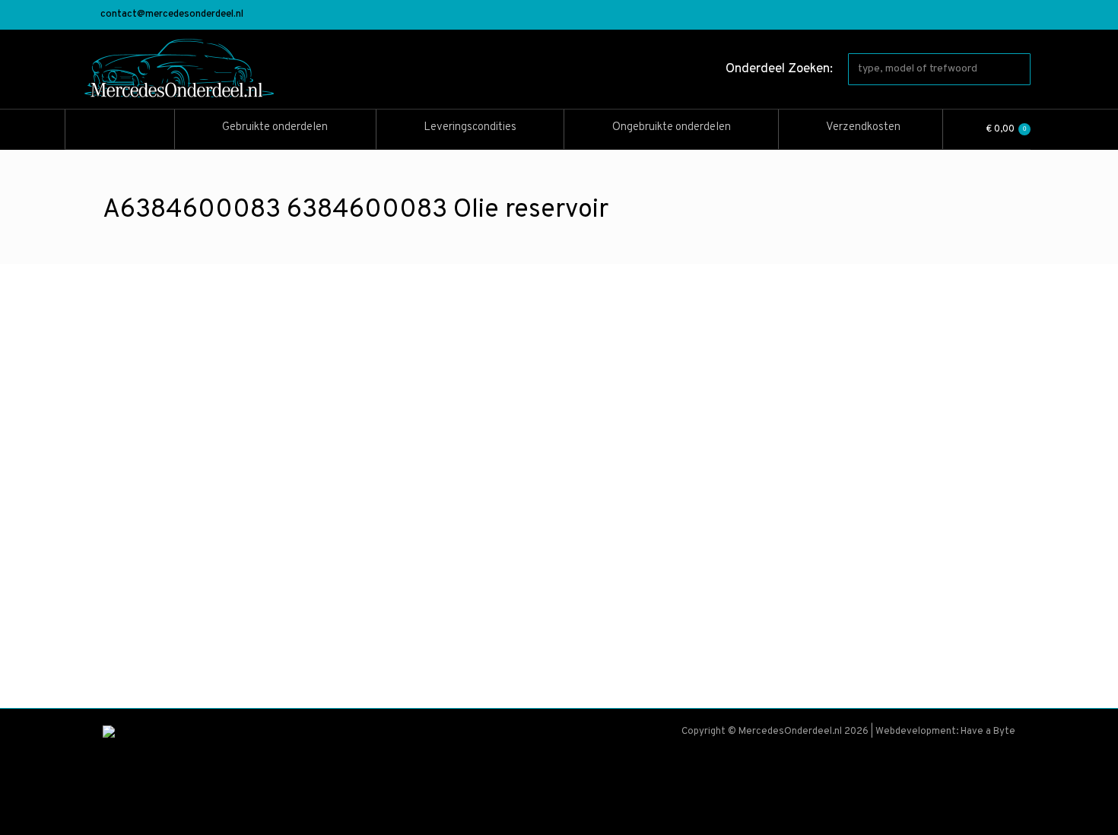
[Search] (1016, 69)
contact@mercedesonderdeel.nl (171, 14)
